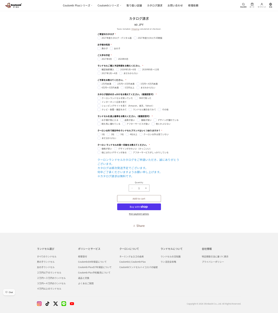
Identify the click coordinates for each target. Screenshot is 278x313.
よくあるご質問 (86, 283)
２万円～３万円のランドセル (51, 277)
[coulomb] (13, 5)
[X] (55, 303)
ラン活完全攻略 (168, 261)
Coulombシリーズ (108, 5)
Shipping (135, 29)
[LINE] (63, 303)
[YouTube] (72, 303)
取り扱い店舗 (134, 5)
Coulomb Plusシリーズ (76, 5)
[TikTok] (47, 303)
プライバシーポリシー (213, 261)
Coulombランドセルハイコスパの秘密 (138, 267)
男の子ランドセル (46, 261)
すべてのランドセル (47, 256)
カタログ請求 (155, 5)
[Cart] (252, 5)
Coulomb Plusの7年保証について (95, 267)
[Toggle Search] (243, 5)
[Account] (261, 5)
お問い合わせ (175, 5)
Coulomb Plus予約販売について (94, 272)
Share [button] (140, 225)
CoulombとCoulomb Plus (132, 261)
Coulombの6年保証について (92, 261)
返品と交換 (83, 277)
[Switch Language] (270, 5)
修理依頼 (193, 5)
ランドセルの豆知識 (171, 256)
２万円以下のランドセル (49, 272)
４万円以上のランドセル (49, 288)
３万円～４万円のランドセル (51, 283)
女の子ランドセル (46, 267)
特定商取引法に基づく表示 (215, 256)
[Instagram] (39, 303)
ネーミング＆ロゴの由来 (131, 256)
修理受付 (82, 256)
